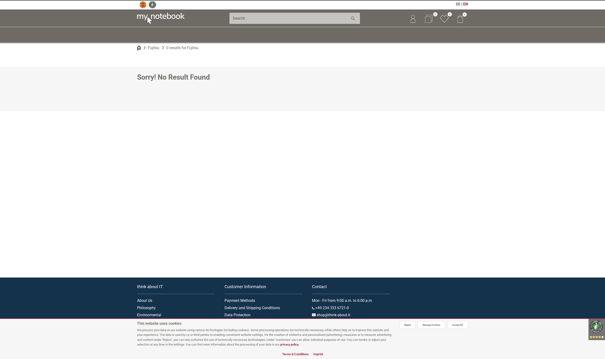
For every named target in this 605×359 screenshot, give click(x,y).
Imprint (318, 354)
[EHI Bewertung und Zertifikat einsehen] (143, 4)
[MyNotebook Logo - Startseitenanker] (160, 18)
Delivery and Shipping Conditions (252, 308)
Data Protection (238, 315)
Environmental (149, 315)
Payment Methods (240, 300)
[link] (413, 18)
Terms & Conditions (295, 354)
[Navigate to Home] (139, 48)
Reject (407, 325)
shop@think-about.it (333, 315)
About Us (144, 300)
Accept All (457, 325)
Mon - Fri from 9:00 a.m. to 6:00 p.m (342, 300)
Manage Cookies (431, 325)
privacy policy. (289, 344)
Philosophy (146, 308)
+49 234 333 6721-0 (331, 308)
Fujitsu (153, 48)
